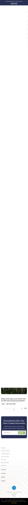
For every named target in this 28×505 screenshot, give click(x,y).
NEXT (25, 408)
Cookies (14, 495)
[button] (26, 448)
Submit (21, 432)
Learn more (14, 503)
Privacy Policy (14, 494)
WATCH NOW (14, 3)
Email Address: (7, 432)
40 (14, 409)
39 (21, 408)
